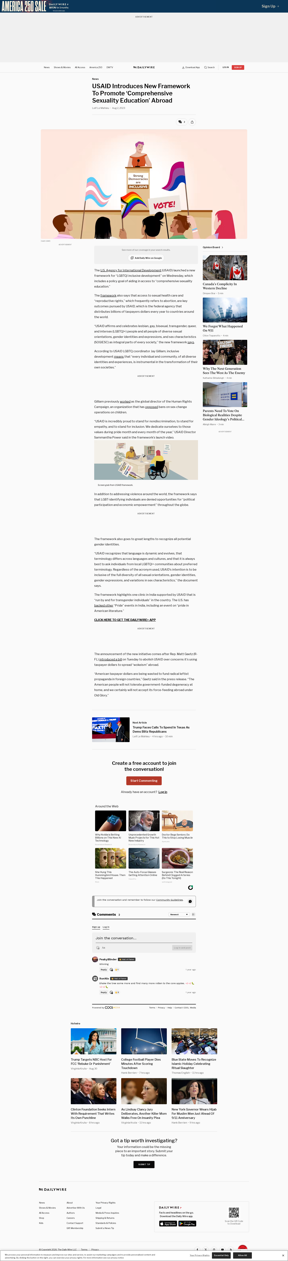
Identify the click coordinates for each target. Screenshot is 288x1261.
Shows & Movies (62, 67)
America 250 (95, 67)
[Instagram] (214, 1250)
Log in (162, 792)
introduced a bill (110, 659)
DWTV (109, 67)
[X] (206, 1250)
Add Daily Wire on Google (148, 258)
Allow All (242, 1255)
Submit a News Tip (105, 1228)
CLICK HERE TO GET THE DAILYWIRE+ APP (125, 620)
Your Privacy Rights (106, 1202)
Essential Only (221, 1255)
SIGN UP (238, 67)
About (70, 1202)
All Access (80, 67)
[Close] (283, 1255)
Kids (41, 1223)
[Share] (192, 122)
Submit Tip (144, 1164)
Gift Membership (75, 1228)
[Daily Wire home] (144, 67)
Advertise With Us (76, 1207)
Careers (71, 1218)
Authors (71, 1213)
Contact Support (75, 1223)
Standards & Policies (106, 1223)
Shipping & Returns (105, 1218)
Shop (41, 1218)
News (47, 67)
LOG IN (226, 67)
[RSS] (231, 1250)
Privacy (95, 1249)
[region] (144, 1255)
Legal (98, 1207)
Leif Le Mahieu (100, 108)
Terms (84, 1249)
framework (108, 295)
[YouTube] (222, 1250)
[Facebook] (197, 1250)
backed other (103, 605)
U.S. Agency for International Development (130, 270)
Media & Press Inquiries (107, 1213)
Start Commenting (144, 781)
